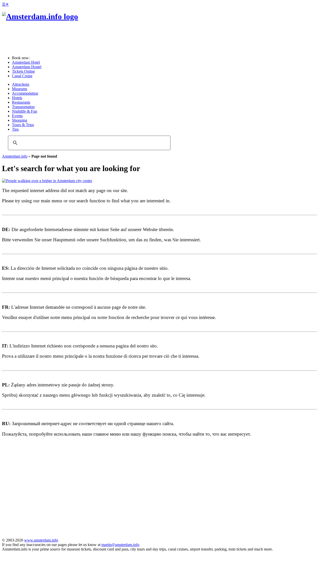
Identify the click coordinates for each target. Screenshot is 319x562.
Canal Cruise (22, 76)
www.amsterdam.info (41, 540)
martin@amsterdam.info (120, 545)
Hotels (17, 98)
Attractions (20, 84)
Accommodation (25, 93)
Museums (19, 89)
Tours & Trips (23, 125)
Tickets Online (23, 71)
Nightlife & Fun (24, 111)
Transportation (23, 107)
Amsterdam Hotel (26, 62)
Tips (15, 129)
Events (17, 116)
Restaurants (21, 102)
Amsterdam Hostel (26, 67)
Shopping (19, 120)
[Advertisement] (70, 38)
